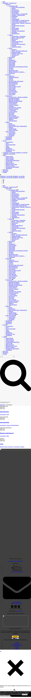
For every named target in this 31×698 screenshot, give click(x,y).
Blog (4, 1)
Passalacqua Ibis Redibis (12, 167)
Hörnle (10, 58)
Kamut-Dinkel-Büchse (17, 41)
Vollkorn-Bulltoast (13, 130)
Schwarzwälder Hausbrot (18, 25)
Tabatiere (11, 119)
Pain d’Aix (11, 114)
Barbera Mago (9, 156)
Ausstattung (9, 138)
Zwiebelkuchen (15, 33)
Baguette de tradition (14, 98)
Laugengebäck (15, 19)
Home (17, 642)
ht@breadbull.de (17, 602)
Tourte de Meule (13, 120)
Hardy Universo (10, 158)
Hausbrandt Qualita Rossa (12, 160)
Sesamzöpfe (12, 64)
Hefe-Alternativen (10, 131)
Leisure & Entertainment (12, 425)
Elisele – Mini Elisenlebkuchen (19, 51)
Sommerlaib (12, 65)
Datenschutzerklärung (17, 645)
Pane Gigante (12, 87)
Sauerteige (11, 135)
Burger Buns (12, 125)
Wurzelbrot (14, 32)
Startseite (2, 404)
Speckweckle (15, 29)
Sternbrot (11, 68)
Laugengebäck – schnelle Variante (20, 20)
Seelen (13, 27)
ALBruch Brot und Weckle (18, 7)
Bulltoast (11, 127)
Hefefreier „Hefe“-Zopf (17, 53)
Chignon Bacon (13, 103)
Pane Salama (12, 93)
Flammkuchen (9, 142)
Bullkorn (14, 40)
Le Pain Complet (13, 111)
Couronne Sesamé (13, 105)
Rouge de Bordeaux (14, 117)
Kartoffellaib (15, 16)
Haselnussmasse (16, 52)
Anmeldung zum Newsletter (15, 561)
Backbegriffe (9, 136)
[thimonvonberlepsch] (4, 430)
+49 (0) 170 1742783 (17, 572)
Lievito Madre (12, 133)
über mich (5, 169)
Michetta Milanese (13, 82)
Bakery (7, 122)
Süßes (10, 48)
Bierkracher (12, 57)
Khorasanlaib (15, 43)
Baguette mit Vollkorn (14, 99)
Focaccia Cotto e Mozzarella (16, 81)
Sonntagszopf (15, 55)
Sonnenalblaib (15, 28)
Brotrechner (9, 139)
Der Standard (15, 12)
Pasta (7, 146)
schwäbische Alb (13, 6)
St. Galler (11, 69)
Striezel (13, 56)
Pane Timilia (12, 94)
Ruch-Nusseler (12, 61)
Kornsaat (14, 45)
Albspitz (14, 8)
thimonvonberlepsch (7, 433)
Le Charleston (12, 110)
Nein (26, 694)
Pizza (7, 143)
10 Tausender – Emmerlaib (18, 36)
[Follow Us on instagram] (15, 607)
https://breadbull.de (17, 603)
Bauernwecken (15, 11)
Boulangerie (9, 96)
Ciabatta (11, 78)
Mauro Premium (10, 163)
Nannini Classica (10, 165)
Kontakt (5, 172)
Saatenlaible (12, 62)
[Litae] (4, 441)
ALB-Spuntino (15, 10)
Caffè (4, 155)
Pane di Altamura (13, 84)
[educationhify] (4, 419)
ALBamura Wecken (14, 77)
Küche (4, 140)
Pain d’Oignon (12, 115)
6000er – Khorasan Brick (18, 37)
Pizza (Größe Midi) (10, 144)
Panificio (8, 74)
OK (23, 694)
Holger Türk (19, 611)
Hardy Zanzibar (10, 159)
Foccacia (11, 80)
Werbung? (5, 171)
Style (7, 414)
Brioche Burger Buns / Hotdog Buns (18, 126)
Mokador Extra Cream (11, 164)
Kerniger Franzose (13, 109)
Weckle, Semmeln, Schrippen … (17, 72)
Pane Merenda (12, 90)
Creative (22, 446)
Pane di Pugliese (13, 91)
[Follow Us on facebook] (12, 607)
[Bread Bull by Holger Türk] (12, 177)
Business (10, 446)
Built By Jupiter (4, 446)
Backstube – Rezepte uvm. (10, 3)
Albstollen (14, 49)
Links (17, 647)
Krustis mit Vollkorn (16, 46)
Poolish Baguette (13, 102)
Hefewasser (12, 134)
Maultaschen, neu (10, 150)
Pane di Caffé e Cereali (15, 86)
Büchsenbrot (15, 39)
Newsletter (17, 643)
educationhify (4, 422)
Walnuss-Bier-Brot (13, 70)
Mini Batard (11, 113)
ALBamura (11, 76)
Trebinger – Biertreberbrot (18, 31)
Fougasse (11, 106)
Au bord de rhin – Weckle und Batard (18, 97)
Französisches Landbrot (15, 107)
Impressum (17, 646)
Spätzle (8, 147)
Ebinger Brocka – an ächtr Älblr (19, 14)
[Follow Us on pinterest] (19, 607)
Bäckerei (8, 4)
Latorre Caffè (9, 161)
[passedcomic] (4, 409)
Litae (1, 444)
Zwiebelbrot (12, 73)
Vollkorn (11, 35)
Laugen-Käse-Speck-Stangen (19, 21)
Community (3, 414)
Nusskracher (12, 60)
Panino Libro (12, 89)
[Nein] (10, 696)
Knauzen (14, 17)
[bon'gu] (15, 626)
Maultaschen (9, 148)
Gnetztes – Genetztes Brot (18, 15)
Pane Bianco (12, 85)
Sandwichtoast (12, 128)
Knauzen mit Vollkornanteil (18, 44)
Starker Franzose (13, 118)
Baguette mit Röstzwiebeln (15, 101)
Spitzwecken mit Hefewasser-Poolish (18, 66)
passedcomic (4, 411)
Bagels (10, 123)
